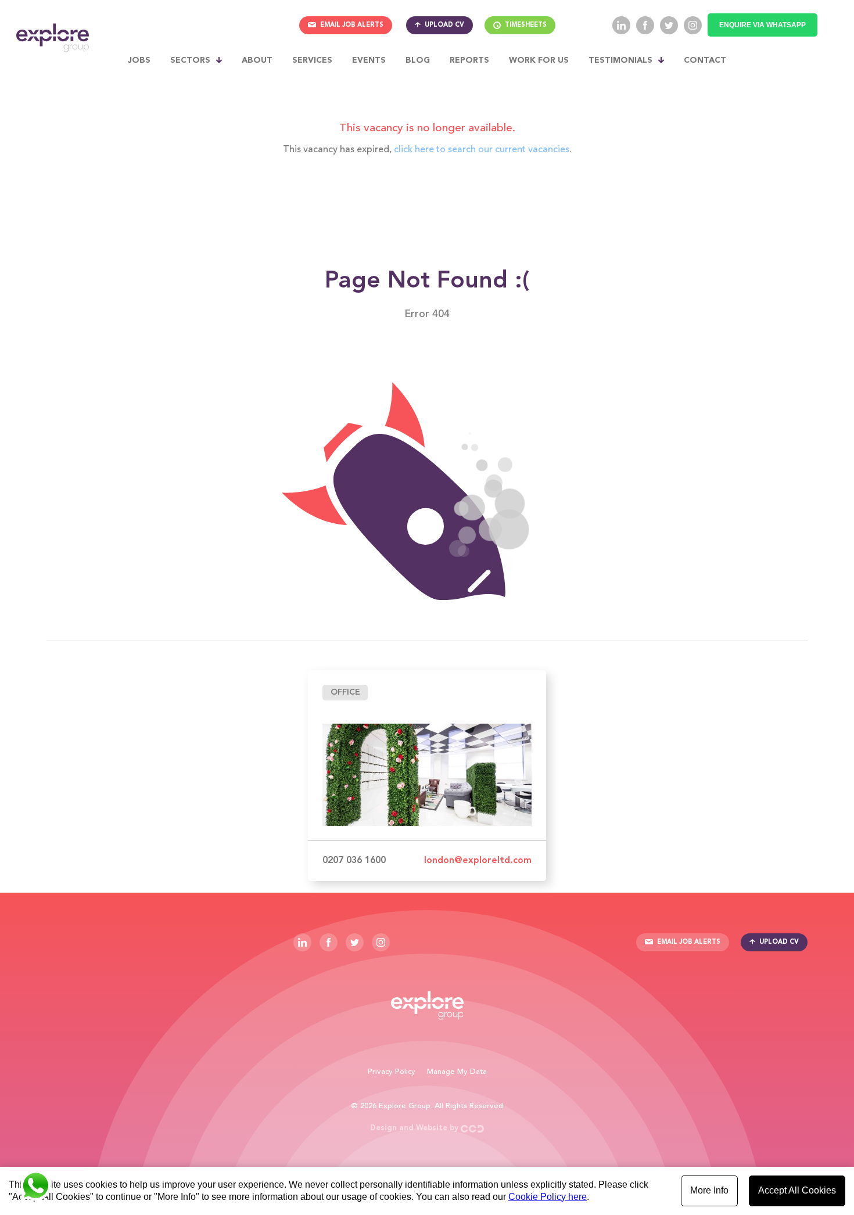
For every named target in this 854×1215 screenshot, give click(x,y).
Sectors (190, 60)
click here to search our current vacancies (481, 149)
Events (369, 60)
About (257, 60)
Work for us (539, 60)
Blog (418, 60)
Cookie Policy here (547, 1197)
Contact (705, 60)
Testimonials (620, 60)
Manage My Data (457, 1072)
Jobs (139, 60)
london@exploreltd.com (478, 860)
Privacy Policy (391, 1072)
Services (312, 60)
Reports (469, 60)
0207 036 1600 (354, 860)
